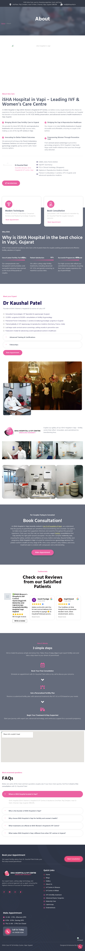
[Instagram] (15, 892)
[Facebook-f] (4, 892)
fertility (57, 533)
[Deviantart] (21, 892)
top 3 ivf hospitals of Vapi (52, 526)
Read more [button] (36, 617)
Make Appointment (42, 552)
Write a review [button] (19, 621)
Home (3, 23)
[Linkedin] (10, 892)
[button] (4, 450)
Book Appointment (54, 222)
